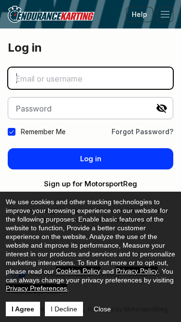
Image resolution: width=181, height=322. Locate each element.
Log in (90, 158)
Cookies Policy (78, 271)
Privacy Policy (137, 271)
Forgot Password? (142, 131)
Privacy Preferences (36, 288)
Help (139, 14)
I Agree (23, 309)
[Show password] (161, 108)
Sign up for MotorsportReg (90, 183)
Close (102, 309)
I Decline (64, 309)
